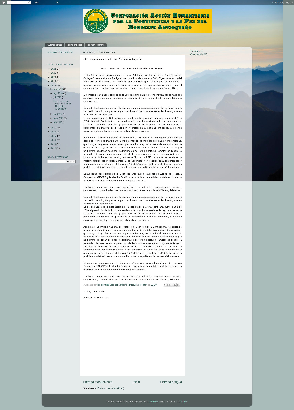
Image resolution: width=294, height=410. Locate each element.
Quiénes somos (54, 45)
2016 (53, 132)
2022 (53, 69)
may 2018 (59, 118)
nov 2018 (58, 89)
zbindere (153, 401)
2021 (53, 73)
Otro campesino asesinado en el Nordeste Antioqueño (62, 105)
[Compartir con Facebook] (175, 285)
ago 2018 (58, 93)
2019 (53, 81)
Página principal (74, 45)
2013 (53, 144)
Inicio (136, 382)
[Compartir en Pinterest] (178, 285)
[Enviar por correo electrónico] (165, 285)
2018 (53, 85)
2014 (53, 140)
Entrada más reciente (97, 382)
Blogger (183, 401)
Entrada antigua (171, 382)
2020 (53, 77)
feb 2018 (58, 122)
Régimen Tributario (95, 45)
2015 (53, 136)
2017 (53, 128)
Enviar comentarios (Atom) (110, 388)
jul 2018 (58, 97)
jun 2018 (58, 114)
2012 (53, 148)
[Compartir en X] (171, 285)
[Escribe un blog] (168, 285)
